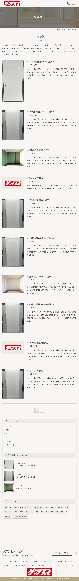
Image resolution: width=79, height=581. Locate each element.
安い (47, 512)
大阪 (6, 507)
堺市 (34, 507)
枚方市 (46, 507)
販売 (37, 512)
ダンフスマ (8, 512)
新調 (7, 430)
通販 (61, 512)
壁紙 (18, 517)
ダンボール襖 (10, 445)
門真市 (21, 512)
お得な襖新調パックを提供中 (42, 62)
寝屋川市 (53, 507)
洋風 (13, 517)
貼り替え (60, 507)
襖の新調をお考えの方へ (40, 150)
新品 (52, 512)
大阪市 (15, 512)
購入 (7, 437)
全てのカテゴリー (11, 426)
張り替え (8, 441)
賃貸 (57, 512)
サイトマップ (70, 565)
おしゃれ (7, 517)
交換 (7, 434)
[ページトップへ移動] (75, 553)
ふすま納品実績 (36, 371)
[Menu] (73, 3)
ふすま (28, 512)
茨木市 (29, 507)
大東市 (40, 507)
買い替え (24, 517)
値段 (42, 512)
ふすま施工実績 (36, 178)
